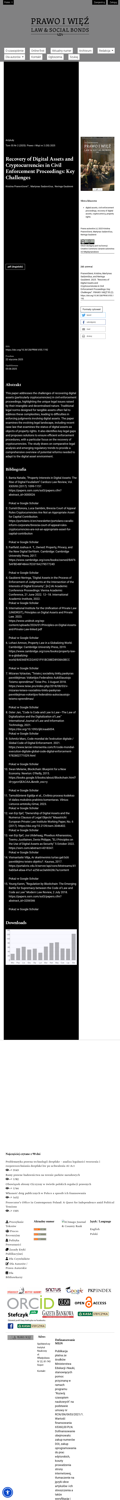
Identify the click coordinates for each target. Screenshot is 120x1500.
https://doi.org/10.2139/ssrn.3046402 (41, 825)
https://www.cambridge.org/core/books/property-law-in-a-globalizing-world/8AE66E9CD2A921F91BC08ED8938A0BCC (42, 655)
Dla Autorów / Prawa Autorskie (16, 1266)
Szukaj (74, 57)
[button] (93, 315)
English (95, 1229)
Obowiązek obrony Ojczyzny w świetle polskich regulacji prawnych (48, 1184)
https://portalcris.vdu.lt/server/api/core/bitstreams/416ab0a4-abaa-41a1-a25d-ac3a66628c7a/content (42, 868)
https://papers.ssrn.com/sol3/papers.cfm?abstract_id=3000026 (35, 492)
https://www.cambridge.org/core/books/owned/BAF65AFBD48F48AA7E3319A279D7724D (42, 562)
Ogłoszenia (55, 57)
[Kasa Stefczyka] (93, 1314)
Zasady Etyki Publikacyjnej (16, 1252)
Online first (37, 50)
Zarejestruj (99, 2)
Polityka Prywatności (13, 1242)
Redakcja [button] (105, 50)
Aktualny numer (61, 50)
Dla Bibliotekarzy (14, 1275)
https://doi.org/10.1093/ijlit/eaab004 (31, 729)
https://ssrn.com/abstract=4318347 (31, 848)
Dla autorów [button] (13, 57)
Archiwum (85, 50)
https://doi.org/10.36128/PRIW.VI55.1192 (27, 349)
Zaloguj (113, 2)
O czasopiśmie (15, 50)
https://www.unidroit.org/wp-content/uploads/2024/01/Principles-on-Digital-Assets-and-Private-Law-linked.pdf (43, 625)
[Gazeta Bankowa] (58, 1314)
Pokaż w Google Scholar (24, 503)
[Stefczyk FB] (26, 1324)
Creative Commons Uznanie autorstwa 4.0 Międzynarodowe (97, 250)
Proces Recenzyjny (13, 1233)
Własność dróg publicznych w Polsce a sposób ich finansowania (46, 1193)
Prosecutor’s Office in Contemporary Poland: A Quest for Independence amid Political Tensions (60, 1204)
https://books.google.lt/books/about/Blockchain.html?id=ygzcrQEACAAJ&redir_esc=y (42, 779)
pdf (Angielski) (15, 266)
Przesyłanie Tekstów (15, 1224)
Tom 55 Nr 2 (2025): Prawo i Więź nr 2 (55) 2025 (30, 145)
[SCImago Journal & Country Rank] (74, 1224)
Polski (94, 1234)
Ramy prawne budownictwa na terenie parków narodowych (43, 1175)
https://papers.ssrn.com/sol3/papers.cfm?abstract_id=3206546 (35, 898)
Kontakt (36, 57)
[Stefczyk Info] (22, 1314)
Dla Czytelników (19, 1259)
